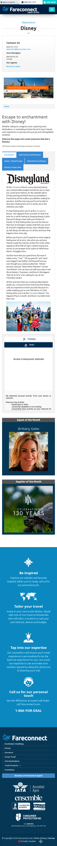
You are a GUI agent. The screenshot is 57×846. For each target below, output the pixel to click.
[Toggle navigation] (52, 9)
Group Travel (10, 757)
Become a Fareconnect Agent (28, 776)
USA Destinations (12, 761)
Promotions (10, 770)
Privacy (44, 838)
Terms (36, 838)
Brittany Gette (28, 428)
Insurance (9, 752)
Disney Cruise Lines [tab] (12, 167)
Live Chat (51, 2)
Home (6, 106)
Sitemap (51, 838)
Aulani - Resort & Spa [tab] (13, 161)
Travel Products (12, 765)
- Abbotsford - (28, 22)
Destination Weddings (14, 744)
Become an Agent (13, 66)
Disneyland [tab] (9, 155)
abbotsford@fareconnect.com (18, 49)
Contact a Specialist (17, 90)
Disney (8, 748)
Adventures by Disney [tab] (36, 161)
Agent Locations (8, 2)
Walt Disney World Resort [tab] (30, 155)
